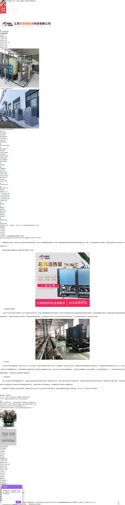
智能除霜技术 (3, 142)
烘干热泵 (2, 170)
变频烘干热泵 (3, 174)
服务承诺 (2, 213)
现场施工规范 (3, 223)
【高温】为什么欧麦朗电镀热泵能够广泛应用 (27, 225)
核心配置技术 (3, 149)
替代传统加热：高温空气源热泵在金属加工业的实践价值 (15, 404)
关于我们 (2, 450)
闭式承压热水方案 (5, 42)
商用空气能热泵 (4, 156)
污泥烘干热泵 (3, 181)
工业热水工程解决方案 (6, 88)
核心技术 (2, 131)
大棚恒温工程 (3, 200)
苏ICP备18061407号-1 (90, 502)
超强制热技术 (3, 136)
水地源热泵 (3, 154)
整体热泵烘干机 (4, 188)
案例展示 (2, 190)
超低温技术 (3, 135)
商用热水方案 (3, 40)
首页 (6, 225)
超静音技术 (3, 140)
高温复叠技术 (3, 133)
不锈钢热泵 (3, 168)
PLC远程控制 (3, 138)
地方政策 (2, 232)
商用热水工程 (3, 191)
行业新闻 (2, 230)
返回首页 (2, 35)
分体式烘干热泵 (4, 175)
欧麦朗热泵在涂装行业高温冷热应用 (9, 406)
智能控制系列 (3, 161)
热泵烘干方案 (3, 47)
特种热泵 (2, 150)
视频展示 (2, 209)
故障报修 (2, 216)
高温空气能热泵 (4, 152)
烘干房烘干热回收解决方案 (7, 129)
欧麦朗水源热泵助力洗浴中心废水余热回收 (16, 399)
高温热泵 (2, 165)
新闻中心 (2, 455)
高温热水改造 (38, 388)
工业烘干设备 (22, 504)
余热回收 (2, 179)
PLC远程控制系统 (4, 145)
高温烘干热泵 (3, 172)
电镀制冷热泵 (3, 428)
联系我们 (2, 457)
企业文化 (2, 453)
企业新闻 (11, 225)
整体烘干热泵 (3, 177)
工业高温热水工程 (5, 193)
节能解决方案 (3, 37)
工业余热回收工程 (5, 199)
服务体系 (2, 214)
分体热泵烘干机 (4, 184)
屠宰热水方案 (3, 46)
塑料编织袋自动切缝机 (34, 504)
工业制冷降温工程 (5, 197)
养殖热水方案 (3, 44)
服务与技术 (3, 211)
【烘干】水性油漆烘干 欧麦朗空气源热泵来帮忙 (17, 397)
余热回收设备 (3, 158)
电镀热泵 (23, 250)
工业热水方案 (3, 38)
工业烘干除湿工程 (5, 195)
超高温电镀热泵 (4, 446)
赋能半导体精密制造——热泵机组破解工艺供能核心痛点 (15, 402)
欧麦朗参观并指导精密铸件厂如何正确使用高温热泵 (13, 407)
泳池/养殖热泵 (3, 159)
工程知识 (2, 234)
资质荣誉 (2, 452)
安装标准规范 (3, 220)
